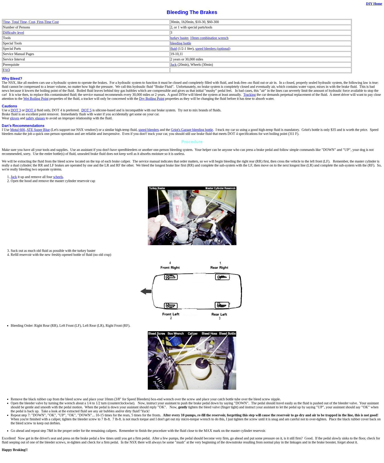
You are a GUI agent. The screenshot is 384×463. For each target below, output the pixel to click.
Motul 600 (17, 130)
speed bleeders (148, 130)
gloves (14, 118)
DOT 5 (86, 110)
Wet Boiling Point (35, 98)
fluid (173, 48)
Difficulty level (13, 32)
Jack (173, 64)
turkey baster (179, 38)
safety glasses (35, 118)
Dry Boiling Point (151, 98)
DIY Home (374, 4)
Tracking (249, 94)
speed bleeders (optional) (212, 48)
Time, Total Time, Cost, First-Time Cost (31, 22)
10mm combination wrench (209, 38)
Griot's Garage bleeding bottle (192, 130)
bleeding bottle (180, 43)
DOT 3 (16, 110)
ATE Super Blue (38, 130)
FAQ (6, 70)
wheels (58, 177)
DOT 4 (31, 110)
